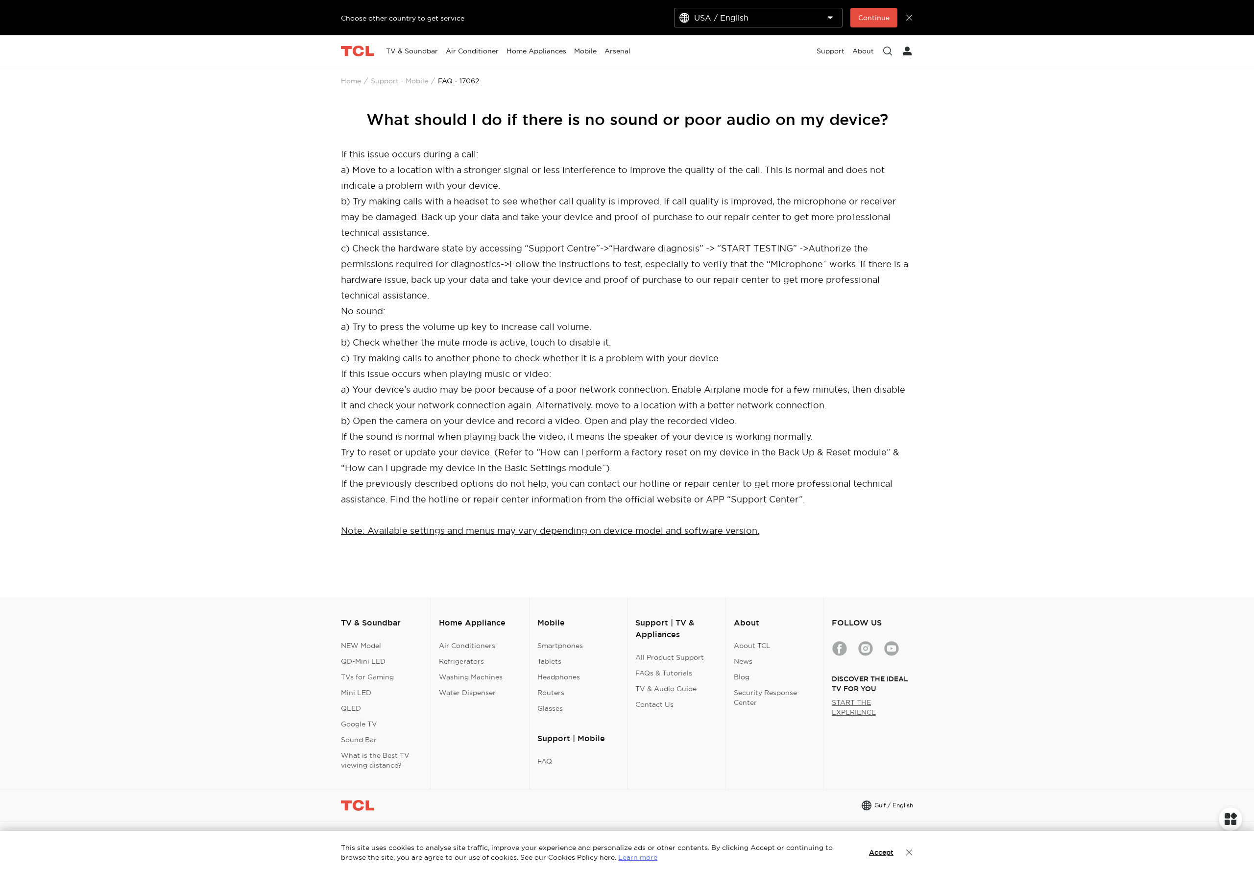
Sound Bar (359, 739)
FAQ (544, 761)
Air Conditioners (467, 645)
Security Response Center (765, 697)
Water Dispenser (467, 692)
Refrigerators (461, 661)
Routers (550, 692)
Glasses (550, 708)
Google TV (359, 724)
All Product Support (669, 657)
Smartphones (560, 645)
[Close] (909, 852)
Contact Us (654, 704)
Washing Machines (471, 677)
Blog (741, 677)
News (743, 661)
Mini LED (356, 692)
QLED (351, 708)
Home (351, 80)
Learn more (637, 857)
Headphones (558, 677)
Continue (874, 17)
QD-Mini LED (363, 661)
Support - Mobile (399, 80)
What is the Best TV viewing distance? (375, 760)
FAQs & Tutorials (663, 673)
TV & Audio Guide (666, 688)
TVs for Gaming (367, 677)
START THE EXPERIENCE (854, 707)
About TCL (752, 645)
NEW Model (361, 645)
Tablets (549, 661)
